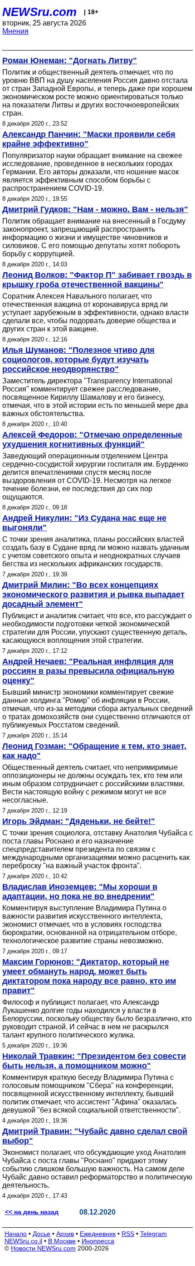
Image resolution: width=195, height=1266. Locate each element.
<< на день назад (31, 1211)
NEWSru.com (39, 12)
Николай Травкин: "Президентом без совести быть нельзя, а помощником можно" (94, 1061)
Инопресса (98, 1241)
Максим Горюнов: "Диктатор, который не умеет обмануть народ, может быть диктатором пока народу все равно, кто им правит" (89, 976)
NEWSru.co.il (23, 1241)
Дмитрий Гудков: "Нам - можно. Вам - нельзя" (95, 209)
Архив (65, 1233)
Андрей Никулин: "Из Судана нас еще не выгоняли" (84, 523)
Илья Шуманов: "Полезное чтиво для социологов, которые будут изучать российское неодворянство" (78, 360)
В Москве (62, 1241)
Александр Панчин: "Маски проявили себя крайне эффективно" (89, 139)
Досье (41, 1233)
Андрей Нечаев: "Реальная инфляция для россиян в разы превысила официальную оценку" (88, 671)
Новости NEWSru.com (43, 1248)
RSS (128, 1233)
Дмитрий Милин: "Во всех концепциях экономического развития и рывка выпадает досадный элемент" (93, 594)
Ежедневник (98, 1233)
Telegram (153, 1233)
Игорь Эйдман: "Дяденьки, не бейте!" (78, 821)
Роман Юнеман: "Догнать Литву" (69, 60)
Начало (16, 1233)
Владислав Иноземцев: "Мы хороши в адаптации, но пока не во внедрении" (79, 891)
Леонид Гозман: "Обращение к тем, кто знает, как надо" (94, 751)
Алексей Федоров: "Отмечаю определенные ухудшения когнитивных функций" (92, 439)
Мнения (15, 31)
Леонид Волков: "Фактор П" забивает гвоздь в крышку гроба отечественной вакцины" (97, 279)
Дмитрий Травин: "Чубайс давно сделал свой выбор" (94, 1136)
